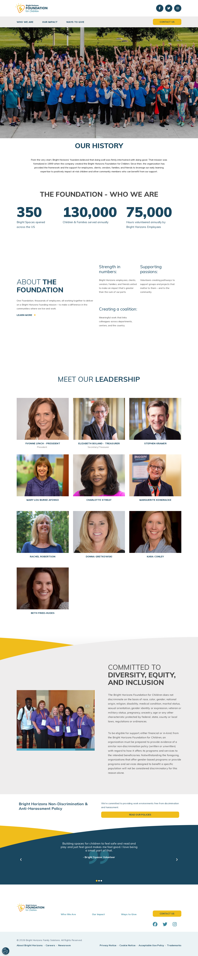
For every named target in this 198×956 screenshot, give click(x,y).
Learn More (25, 315)
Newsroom (64, 941)
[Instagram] (177, 8)
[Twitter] (168, 8)
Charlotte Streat (99, 499)
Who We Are (25, 22)
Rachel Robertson (43, 556)
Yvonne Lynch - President (42, 445)
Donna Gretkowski (99, 556)
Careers (50, 941)
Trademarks (174, 941)
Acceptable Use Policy (151, 941)
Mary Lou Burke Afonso (43, 499)
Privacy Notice (108, 941)
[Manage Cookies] (5, 951)
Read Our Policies (140, 814)
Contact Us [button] (167, 22)
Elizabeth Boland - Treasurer (99, 445)
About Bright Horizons (30, 941)
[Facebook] (159, 8)
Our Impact (50, 22)
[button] (21, 857)
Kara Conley (155, 556)
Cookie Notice (127, 941)
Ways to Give (75, 22)
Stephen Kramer (155, 443)
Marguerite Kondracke (155, 499)
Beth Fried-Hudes (43, 613)
